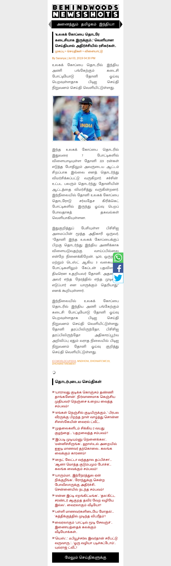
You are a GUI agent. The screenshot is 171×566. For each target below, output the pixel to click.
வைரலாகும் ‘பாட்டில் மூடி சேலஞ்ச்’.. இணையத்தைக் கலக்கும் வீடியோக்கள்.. (83, 527)
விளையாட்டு (94, 51)
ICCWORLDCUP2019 (64, 361)
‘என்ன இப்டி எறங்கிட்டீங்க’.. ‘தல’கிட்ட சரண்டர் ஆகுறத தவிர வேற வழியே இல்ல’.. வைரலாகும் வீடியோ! (85, 501)
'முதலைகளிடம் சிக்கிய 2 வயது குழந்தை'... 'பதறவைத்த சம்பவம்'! (81, 431)
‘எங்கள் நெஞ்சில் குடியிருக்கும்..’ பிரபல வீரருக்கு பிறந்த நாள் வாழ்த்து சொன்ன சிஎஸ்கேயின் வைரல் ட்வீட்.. (87, 417)
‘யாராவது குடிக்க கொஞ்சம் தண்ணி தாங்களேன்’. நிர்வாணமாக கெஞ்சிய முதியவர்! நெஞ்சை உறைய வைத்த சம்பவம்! (85, 399)
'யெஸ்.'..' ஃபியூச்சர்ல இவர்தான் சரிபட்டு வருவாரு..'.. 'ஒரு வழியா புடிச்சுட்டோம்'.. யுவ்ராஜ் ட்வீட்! (86, 543)
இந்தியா (106, 24)
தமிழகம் (88, 24)
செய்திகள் (74, 51)
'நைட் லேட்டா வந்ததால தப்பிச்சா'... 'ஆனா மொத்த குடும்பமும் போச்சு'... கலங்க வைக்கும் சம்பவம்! (83, 465)
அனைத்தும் (67, 24)
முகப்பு (59, 51)
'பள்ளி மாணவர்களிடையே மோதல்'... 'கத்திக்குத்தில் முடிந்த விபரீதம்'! (84, 514)
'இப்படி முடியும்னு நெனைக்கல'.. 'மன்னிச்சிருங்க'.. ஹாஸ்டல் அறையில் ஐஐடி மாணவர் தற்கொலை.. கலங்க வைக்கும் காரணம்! (86, 446)
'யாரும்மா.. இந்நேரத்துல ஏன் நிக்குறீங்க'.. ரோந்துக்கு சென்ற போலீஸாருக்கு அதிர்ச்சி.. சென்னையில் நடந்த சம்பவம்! (80, 482)
